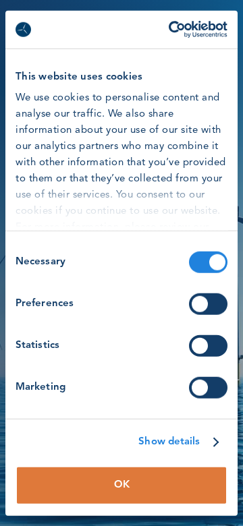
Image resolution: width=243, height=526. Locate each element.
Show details (169, 442)
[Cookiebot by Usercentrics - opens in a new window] (171, 29)
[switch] (208, 303)
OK (122, 484)
